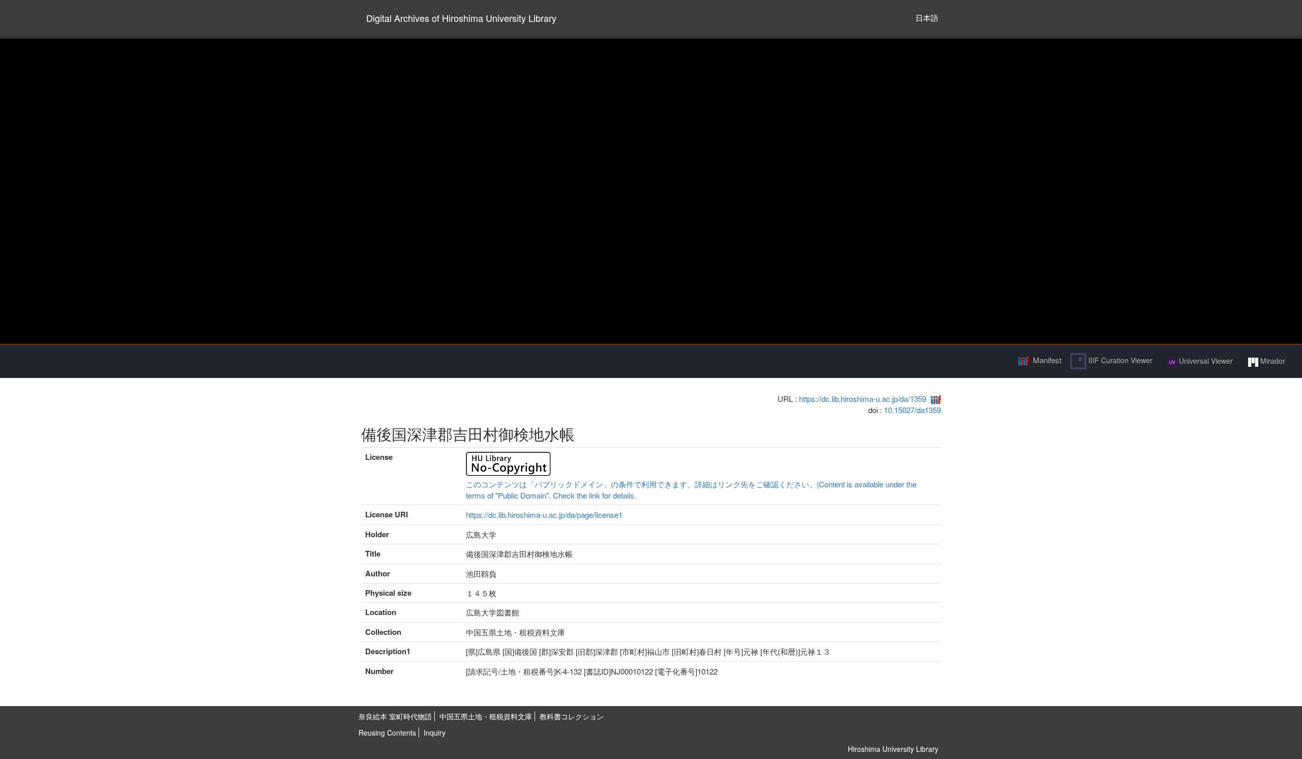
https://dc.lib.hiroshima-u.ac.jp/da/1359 (862, 398)
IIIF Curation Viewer (1119, 360)
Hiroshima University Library (893, 749)
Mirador (1271, 361)
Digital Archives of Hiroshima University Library (461, 17)
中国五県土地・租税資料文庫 (485, 716)
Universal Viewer (1205, 361)
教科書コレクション (572, 716)
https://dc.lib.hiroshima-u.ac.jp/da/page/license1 (544, 514)
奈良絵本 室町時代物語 (395, 716)
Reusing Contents (387, 732)
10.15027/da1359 (912, 409)
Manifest (1047, 360)
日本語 (926, 17)
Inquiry (435, 732)
